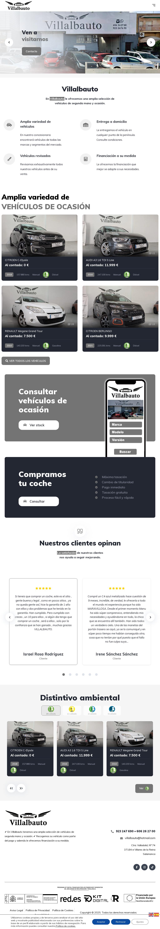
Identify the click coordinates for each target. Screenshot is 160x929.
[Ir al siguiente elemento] (21, 788)
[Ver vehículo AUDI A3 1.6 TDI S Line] (120, 248)
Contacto (31, 51)
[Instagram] (144, 867)
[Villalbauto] (18, 5)
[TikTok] (152, 867)
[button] (63, 674)
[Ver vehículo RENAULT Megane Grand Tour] (40, 319)
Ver (141, 788)
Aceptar (101, 921)
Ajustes (140, 921)
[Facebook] (136, 867)
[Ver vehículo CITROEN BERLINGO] (120, 319)
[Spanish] (156, 914)
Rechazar (121, 921)
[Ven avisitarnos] (80, 42)
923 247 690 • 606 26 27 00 (135, 831)
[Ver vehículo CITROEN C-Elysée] (40, 248)
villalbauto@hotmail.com (139, 838)
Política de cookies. (65, 926)
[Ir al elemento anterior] (11, 788)
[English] (151, 914)
